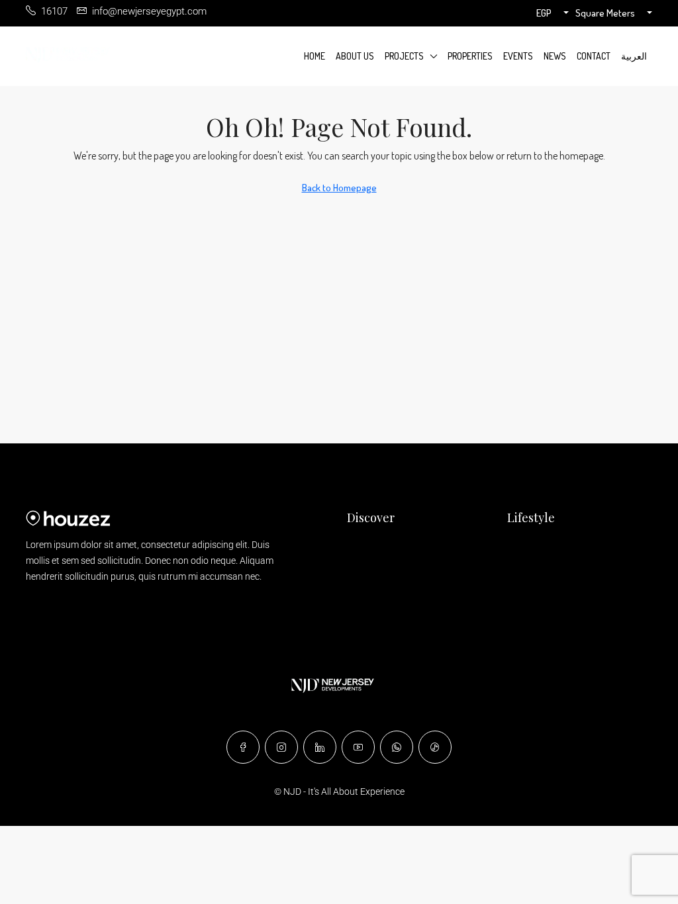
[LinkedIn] (319, 747)
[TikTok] (435, 747)
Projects (404, 56)
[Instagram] (281, 747)
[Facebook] (243, 747)
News (555, 56)
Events (518, 56)
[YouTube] (358, 747)
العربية (634, 56)
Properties (470, 56)
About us (355, 56)
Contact (593, 56)
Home (314, 56)
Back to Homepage (339, 187)
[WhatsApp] (396, 747)
